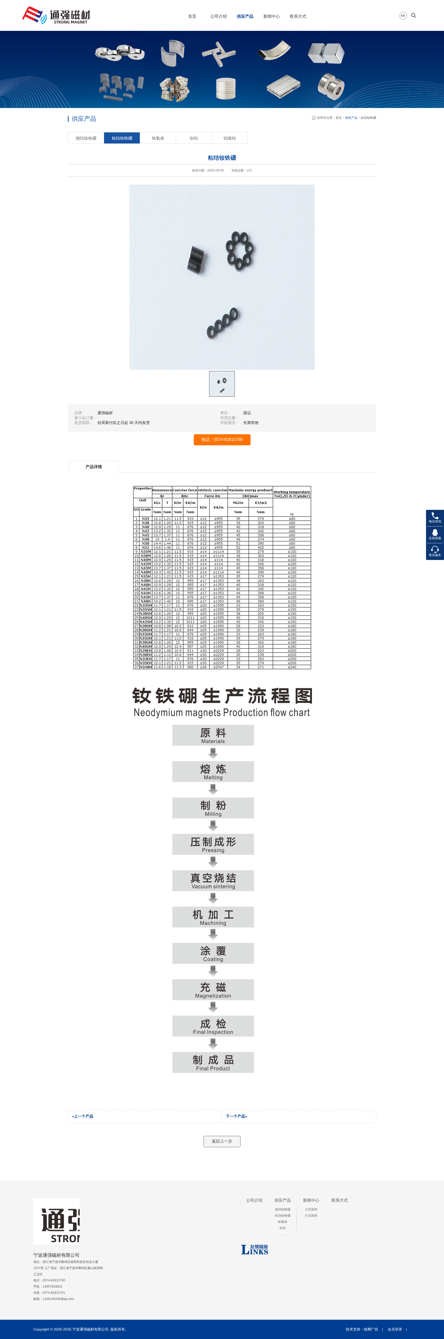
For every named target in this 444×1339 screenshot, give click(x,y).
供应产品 (245, 16)
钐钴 (194, 138)
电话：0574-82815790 (222, 439)
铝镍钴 (230, 138)
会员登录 (395, 1329)
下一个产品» (236, 1116)
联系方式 (298, 16)
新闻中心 (271, 16)
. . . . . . (283, 1234)
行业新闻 (311, 1215)
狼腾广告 (371, 1329)
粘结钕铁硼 (122, 138)
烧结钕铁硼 (86, 138)
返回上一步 (222, 1141)
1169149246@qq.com (58, 1299)
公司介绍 (218, 16)
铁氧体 (158, 138)
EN (403, 15)
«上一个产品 (82, 1116)
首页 (192, 16)
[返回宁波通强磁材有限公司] (59, 9)
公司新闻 (311, 1209)
